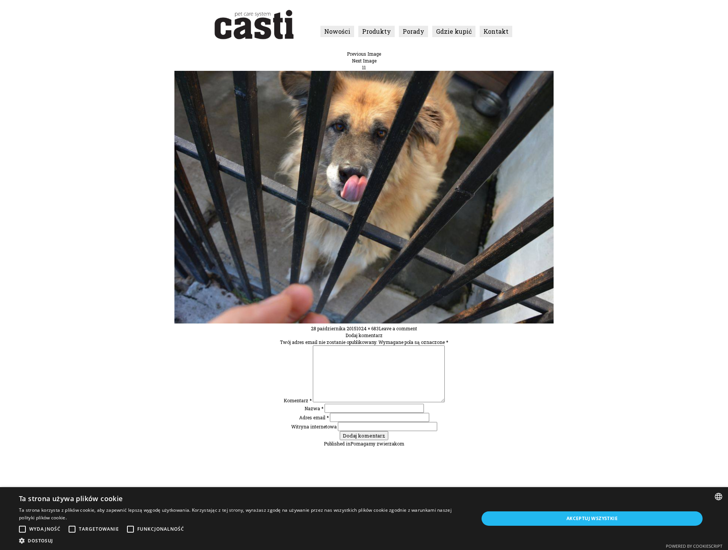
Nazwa (313, 408)
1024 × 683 (367, 328)
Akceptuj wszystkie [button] (592, 518)
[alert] (364, 518)
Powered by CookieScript (694, 546)
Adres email (314, 417)
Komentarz (298, 400)
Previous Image (364, 54)
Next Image (364, 61)
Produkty (376, 31)
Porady (413, 31)
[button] (242, 540)
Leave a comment (398, 328)
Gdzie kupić (454, 31)
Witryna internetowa (314, 426)
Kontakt (495, 31)
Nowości (337, 31)
